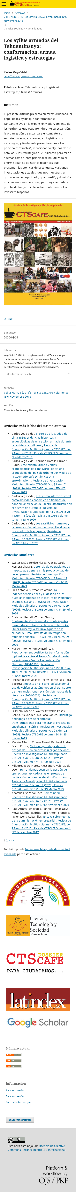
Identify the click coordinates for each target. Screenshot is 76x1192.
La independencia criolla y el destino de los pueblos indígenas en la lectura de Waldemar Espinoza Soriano (42, 596)
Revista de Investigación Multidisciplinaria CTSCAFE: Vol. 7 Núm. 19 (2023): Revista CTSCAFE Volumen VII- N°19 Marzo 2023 (40, 580)
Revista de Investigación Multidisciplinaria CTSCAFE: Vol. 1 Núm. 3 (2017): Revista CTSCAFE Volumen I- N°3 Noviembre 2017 (41, 826)
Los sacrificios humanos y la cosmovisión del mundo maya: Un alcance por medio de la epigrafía (41, 527)
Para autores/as (15, 1096)
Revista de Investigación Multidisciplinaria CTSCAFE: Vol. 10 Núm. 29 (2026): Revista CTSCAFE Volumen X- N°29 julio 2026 (42, 607)
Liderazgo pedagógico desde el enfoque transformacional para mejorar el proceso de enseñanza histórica (42, 720)
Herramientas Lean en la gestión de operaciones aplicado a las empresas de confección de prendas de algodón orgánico (41, 773)
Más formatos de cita (19, 374)
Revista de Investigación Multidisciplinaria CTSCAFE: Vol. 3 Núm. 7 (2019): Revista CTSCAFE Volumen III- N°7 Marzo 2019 (39, 486)
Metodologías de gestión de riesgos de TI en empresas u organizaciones (41, 748)
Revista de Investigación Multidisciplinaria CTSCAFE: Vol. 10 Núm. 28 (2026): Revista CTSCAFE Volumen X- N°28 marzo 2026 (41, 670)
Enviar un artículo (20, 1119)
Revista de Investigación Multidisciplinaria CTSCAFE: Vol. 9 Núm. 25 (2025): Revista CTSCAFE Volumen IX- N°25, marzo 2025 (41, 701)
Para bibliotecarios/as (18, 1102)
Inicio (7, 13)
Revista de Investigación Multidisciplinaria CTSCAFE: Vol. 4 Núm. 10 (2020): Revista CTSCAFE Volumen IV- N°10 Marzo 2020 (41, 537)
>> (12, 840)
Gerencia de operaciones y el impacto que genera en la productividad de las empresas (41, 570)
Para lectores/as (15, 1090)
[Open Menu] (4, 4)
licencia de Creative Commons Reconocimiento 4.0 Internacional (36, 1148)
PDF (10, 318)
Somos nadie (52, 793)
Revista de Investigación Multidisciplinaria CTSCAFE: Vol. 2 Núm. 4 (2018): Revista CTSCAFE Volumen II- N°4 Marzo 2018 (42, 451)
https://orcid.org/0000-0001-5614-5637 (23, 76)
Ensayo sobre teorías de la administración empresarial (41, 818)
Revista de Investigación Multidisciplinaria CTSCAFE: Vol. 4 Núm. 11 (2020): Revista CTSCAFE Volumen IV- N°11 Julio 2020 (41, 513)
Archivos (20, 13)
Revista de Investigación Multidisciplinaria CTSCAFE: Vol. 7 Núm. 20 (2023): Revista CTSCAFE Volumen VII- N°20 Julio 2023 (39, 758)
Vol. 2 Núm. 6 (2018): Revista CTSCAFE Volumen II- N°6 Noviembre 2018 (35, 18)
